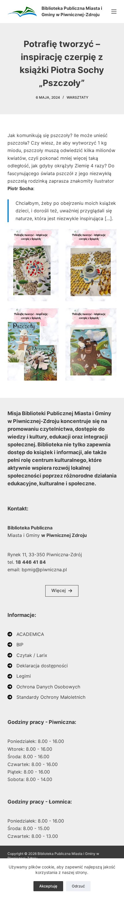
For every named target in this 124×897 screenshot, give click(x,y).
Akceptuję (48, 886)
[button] (61, 591)
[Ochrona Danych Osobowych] (43, 686)
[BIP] (15, 644)
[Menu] (114, 11)
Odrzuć (78, 886)
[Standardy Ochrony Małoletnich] (46, 697)
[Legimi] (19, 676)
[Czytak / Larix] (27, 655)
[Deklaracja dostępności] (37, 665)
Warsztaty (77, 97)
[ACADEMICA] (25, 634)
